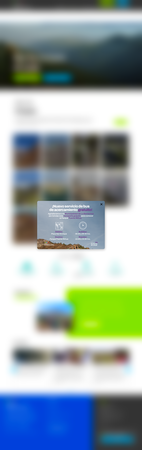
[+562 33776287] (100, 424)
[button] (2, 56)
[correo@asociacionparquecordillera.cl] (100, 419)
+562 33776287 (105, 424)
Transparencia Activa (53, 410)
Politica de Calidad (52, 406)
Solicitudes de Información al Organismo (58, 414)
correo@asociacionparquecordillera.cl (111, 419)
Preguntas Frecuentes (53, 419)
